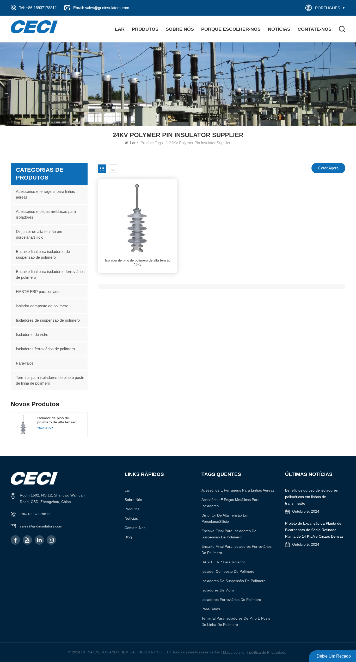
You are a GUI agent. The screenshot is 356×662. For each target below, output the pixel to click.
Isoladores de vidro (32, 334)
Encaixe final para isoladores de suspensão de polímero (43, 254)
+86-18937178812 (35, 514)
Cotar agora (328, 168)
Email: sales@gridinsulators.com (101, 7)
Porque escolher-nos (231, 29)
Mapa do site (233, 652)
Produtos (145, 29)
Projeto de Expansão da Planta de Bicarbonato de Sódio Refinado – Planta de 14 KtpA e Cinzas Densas (314, 529)
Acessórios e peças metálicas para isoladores (46, 214)
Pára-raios (25, 363)
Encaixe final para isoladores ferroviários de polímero (50, 274)
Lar (120, 29)
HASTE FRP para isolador (38, 291)
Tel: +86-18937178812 (38, 7)
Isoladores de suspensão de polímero (48, 320)
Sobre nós (180, 29)
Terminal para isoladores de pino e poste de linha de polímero (50, 380)
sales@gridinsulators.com (41, 526)
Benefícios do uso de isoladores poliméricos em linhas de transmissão (311, 496)
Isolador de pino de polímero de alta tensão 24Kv (137, 262)
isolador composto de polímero (42, 306)
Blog (128, 537)
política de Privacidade (267, 652)
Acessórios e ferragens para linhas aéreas (45, 194)
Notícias (279, 29)
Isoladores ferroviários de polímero (45, 349)
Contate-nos (315, 29)
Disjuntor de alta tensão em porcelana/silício (39, 234)
